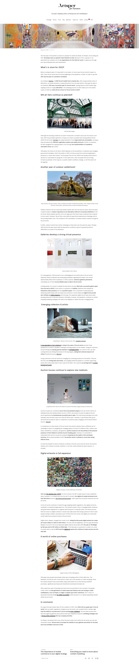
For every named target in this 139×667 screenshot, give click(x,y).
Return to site (45, 658)
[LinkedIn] (92, 658)
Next (71, 649)
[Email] (95, 658)
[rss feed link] (97, 658)
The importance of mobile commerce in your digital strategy (54, 653)
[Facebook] (85, 658)
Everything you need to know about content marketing (84, 653)
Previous (44, 649)
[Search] (92, 20)
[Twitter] (89, 658)
